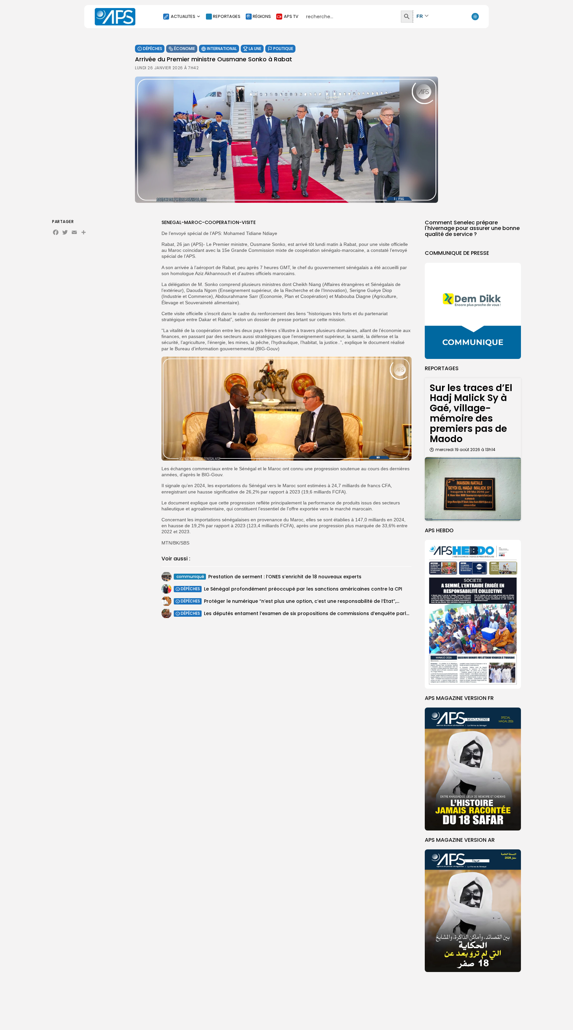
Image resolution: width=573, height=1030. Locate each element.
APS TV (291, 16)
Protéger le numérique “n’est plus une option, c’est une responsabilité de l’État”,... (301, 601)
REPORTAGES (226, 16)
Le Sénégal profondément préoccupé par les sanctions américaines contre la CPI (303, 589)
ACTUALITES (183, 16)
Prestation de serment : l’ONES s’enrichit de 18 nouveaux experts (284, 576)
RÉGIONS (262, 16)
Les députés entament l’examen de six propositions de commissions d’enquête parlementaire (317, 613)
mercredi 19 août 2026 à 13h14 (465, 449)
